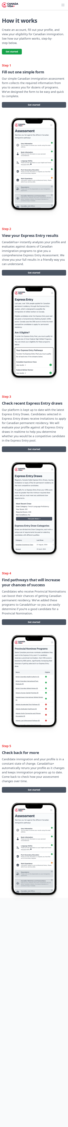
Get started (12, 51)
